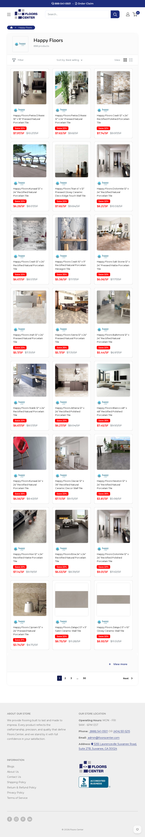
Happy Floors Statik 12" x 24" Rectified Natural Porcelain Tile (29, 411)
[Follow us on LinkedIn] (29, 819)
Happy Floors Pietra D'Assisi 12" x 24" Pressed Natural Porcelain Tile (70, 119)
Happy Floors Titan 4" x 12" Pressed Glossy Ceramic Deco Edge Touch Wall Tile (70, 192)
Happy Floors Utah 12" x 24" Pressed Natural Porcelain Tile (28, 338)
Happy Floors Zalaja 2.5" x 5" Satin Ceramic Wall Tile (71, 629)
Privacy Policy (15, 792)
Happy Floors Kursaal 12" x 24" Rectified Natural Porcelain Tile (27, 192)
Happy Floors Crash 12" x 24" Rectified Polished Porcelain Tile (113, 119)
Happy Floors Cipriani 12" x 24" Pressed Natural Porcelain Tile (28, 631)
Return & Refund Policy (21, 787)
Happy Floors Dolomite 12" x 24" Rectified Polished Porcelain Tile (113, 558)
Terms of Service (17, 798)
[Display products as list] (131, 60)
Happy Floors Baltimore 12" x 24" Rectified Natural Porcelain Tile (113, 338)
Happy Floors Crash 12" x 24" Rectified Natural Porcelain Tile (29, 265)
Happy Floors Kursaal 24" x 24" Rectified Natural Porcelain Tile (28, 484)
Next (126, 678)
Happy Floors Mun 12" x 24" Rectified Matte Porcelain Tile (28, 558)
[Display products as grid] (125, 60)
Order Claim (85, 3)
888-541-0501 (62, 3)
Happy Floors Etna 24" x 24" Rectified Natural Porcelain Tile (70, 558)
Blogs (10, 766)
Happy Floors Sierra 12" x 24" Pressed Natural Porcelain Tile (71, 338)
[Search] (115, 14)
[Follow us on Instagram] (16, 819)
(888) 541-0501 (98, 731)
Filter (21, 59)
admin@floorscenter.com (103, 737)
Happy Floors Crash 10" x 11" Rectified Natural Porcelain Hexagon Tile (70, 265)
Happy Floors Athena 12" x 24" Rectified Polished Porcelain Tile (69, 411)
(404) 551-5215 (121, 731)
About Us (13, 771)
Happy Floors (25, 27)
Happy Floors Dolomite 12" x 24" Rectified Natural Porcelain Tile (113, 192)
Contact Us (14, 777)
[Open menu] (9, 14)
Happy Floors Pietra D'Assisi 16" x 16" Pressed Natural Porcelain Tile (28, 119)
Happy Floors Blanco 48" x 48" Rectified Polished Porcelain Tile (112, 411)
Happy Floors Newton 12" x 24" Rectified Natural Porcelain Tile (112, 484)
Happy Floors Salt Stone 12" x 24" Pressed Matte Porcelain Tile (113, 265)
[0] (135, 14)
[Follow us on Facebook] (9, 819)
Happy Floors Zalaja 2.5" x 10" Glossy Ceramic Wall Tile (113, 629)
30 (84, 678)
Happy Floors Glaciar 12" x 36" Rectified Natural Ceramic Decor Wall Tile (69, 484)
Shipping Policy (16, 782)
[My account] (128, 14)
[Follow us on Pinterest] (23, 819)
